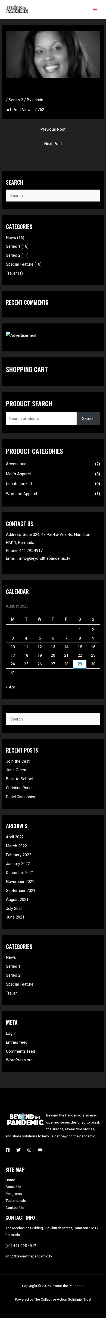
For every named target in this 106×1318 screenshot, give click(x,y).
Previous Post (53, 129)
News (11, 237)
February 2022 (18, 855)
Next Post (53, 143)
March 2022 (16, 846)
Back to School (19, 778)
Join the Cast (18, 761)
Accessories (17, 463)
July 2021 (14, 908)
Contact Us (14, 1207)
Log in (11, 1033)
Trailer (11, 273)
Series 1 (13, 246)
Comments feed (20, 1051)
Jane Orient (16, 769)
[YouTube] (40, 1150)
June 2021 (15, 917)
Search (88, 418)
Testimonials (15, 1200)
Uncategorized (19, 483)
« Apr (10, 687)
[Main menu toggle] (95, 9)
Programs (13, 1193)
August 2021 (17, 899)
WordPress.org (19, 1060)
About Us (13, 1186)
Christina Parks (19, 787)
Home (10, 1180)
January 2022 (18, 863)
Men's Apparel (18, 473)
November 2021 (20, 881)
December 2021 (20, 872)
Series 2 (16, 99)
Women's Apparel (21, 493)
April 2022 (15, 837)
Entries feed (16, 1042)
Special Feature (19, 264)
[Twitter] (18, 1150)
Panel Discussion (21, 796)
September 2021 (20, 890)
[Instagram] (29, 1150)
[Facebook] (7, 1150)
